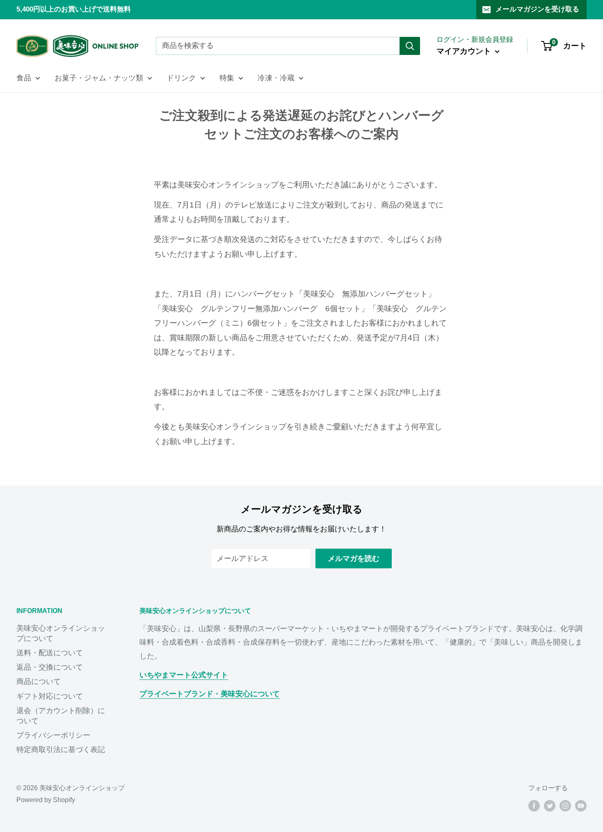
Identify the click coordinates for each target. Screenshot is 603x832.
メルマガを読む (353, 558)
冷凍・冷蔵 (276, 78)
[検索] (410, 46)
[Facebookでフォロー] (534, 805)
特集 (226, 78)
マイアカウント (464, 51)
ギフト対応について (49, 696)
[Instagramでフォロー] (565, 805)
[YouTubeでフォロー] (581, 805)
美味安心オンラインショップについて (60, 633)
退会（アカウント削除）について (60, 716)
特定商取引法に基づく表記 (60, 749)
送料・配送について (49, 653)
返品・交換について (49, 667)
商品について (38, 681)
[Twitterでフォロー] (549, 805)
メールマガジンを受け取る (537, 9)
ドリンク (181, 78)
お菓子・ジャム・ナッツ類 (99, 78)
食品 (23, 78)
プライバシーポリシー (53, 735)
